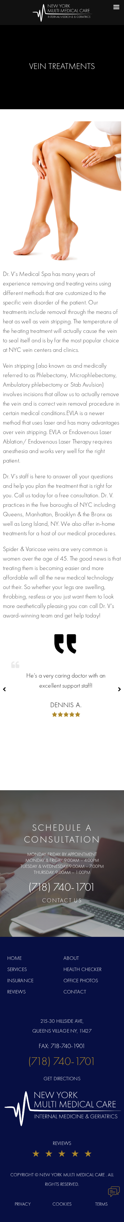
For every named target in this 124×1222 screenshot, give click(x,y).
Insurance (20, 980)
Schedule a (62, 833)
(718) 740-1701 (62, 887)
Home (14, 958)
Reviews (16, 991)
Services (17, 969)
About (71, 958)
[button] (119, 689)
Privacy (23, 1204)
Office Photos (80, 980)
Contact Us (62, 900)
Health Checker (82, 969)
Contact (74, 991)
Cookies (62, 1204)
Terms (101, 1204)
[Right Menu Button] (107, 8)
